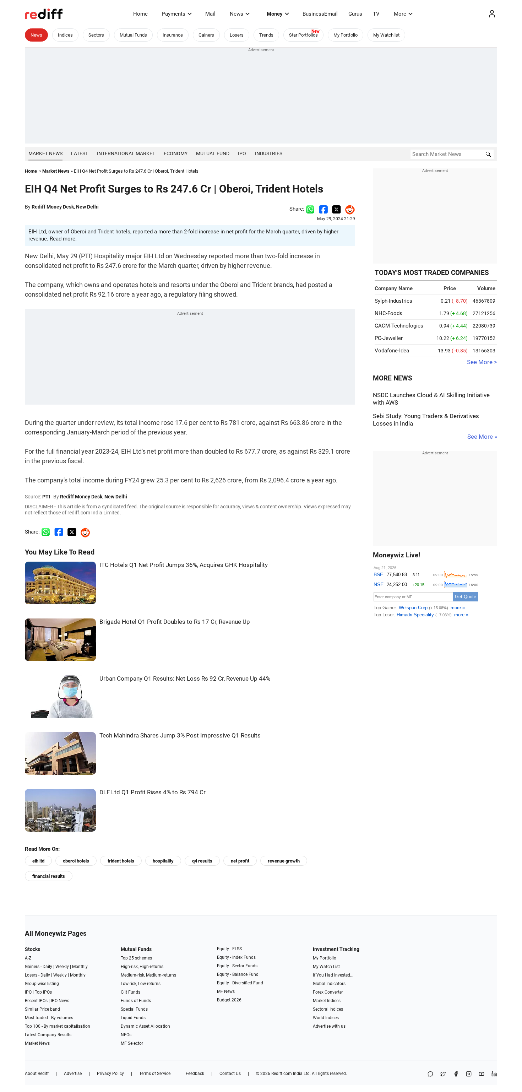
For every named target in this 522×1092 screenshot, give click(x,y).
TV (376, 14)
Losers (237, 35)
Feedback (195, 1073)
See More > (482, 362)
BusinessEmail (320, 14)
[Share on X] (443, 1074)
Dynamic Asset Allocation (145, 1026)
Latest (79, 153)
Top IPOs (43, 992)
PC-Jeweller (389, 338)
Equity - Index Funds (236, 957)
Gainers (206, 35)
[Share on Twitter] (336, 209)
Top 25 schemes (136, 958)
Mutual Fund (212, 153)
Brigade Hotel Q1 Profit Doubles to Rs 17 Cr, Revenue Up (174, 621)
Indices (65, 35)
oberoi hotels (76, 861)
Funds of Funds (136, 1000)
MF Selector (132, 1043)
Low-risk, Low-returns (141, 983)
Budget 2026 (229, 1000)
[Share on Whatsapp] (310, 209)
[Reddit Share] (348, 209)
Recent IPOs (36, 1000)
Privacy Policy (110, 1073)
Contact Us (230, 1073)
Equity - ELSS (229, 948)
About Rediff (37, 1073)
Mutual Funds (133, 35)
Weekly (62, 966)
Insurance (173, 35)
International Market (126, 153)
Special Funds (134, 1009)
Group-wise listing (42, 983)
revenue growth (284, 861)
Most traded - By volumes (49, 1017)
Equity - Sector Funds (237, 965)
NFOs (126, 1034)
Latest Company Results (48, 1034)
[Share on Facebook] (323, 209)
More (400, 14)
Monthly (80, 966)
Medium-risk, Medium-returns (148, 975)
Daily (47, 966)
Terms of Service (154, 1073)
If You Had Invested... (333, 975)
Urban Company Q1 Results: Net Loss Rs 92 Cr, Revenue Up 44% (184, 678)
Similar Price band (42, 1009)
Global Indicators (329, 983)
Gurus (355, 14)
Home (140, 14)
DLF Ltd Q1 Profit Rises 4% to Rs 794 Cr (152, 792)
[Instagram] (469, 1074)
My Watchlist (386, 35)
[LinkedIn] (494, 1074)
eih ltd (38, 861)
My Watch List (326, 966)
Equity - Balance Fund (238, 974)
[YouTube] (481, 1074)
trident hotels (121, 861)
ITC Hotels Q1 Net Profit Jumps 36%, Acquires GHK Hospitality (183, 565)
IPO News (60, 1000)
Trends (266, 35)
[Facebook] (456, 1074)
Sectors (96, 35)
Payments (173, 14)
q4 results (202, 861)
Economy (175, 153)
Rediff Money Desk (53, 207)
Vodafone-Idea (392, 350)
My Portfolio (345, 35)
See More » (482, 436)
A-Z (28, 958)
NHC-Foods (388, 313)
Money (275, 14)
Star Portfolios (303, 35)
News (236, 14)
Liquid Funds (133, 1017)
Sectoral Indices (328, 1009)
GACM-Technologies (399, 326)
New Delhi (87, 207)
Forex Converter (328, 992)
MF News (226, 991)
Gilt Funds (130, 992)
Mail (210, 14)
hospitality (163, 861)
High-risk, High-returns (142, 966)
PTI (46, 496)
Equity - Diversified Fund (240, 982)
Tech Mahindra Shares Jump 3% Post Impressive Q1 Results (180, 735)
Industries (268, 153)
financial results (48, 876)
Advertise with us (329, 1026)
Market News (45, 153)
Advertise (73, 1073)
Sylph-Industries (393, 301)
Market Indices (327, 1000)
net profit (240, 861)
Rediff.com (281, 1073)
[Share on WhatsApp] (430, 1074)
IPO (242, 153)
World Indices (326, 1017)
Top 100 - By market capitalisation (57, 1026)
